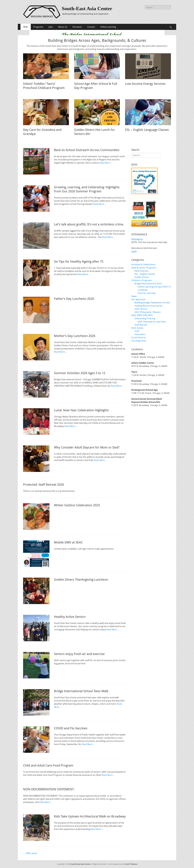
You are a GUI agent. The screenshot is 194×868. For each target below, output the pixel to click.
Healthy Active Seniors (70, 617)
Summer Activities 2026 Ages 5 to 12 (79, 373)
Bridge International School (148, 283)
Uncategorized (138, 340)
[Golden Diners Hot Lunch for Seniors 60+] (97, 112)
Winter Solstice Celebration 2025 (77, 505)
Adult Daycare (141, 270)
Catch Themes (131, 864)
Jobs (51, 26)
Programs (38, 26)
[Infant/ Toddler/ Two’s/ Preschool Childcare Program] (46, 66)
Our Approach (138, 299)
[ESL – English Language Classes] (148, 112)
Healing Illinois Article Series (148, 305)
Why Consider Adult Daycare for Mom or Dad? (86, 447)
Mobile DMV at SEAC (68, 542)
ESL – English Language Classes (147, 130)
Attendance (137, 239)
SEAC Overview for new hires (152, 321)
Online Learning (108, 26)
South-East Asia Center (87, 8)
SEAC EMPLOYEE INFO (142, 315)
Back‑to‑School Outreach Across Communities (86, 150)
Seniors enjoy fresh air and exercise (79, 654)
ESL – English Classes (144, 274)
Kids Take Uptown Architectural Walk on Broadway (90, 816)
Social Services (138, 337)
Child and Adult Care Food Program (48, 765)
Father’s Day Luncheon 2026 (74, 299)
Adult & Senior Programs (143, 267)
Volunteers (139, 334)
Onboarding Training (144, 318)
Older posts (30, 853)
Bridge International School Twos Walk (81, 691)
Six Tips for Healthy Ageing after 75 (78, 261)
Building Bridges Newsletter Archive (152, 302)
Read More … (105, 162)
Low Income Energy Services (145, 84)
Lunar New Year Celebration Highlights (81, 410)
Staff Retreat (140, 324)
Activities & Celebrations (143, 264)
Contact (91, 26)
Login (134, 251)
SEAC (25, 26)
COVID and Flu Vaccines (70, 728)
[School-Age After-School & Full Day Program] (97, 66)
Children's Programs (141, 280)
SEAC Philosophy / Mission (147, 312)
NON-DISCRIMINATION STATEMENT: (48, 789)
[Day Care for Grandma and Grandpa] (46, 112)
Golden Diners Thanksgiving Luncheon (81, 579)
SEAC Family (137, 328)
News (134, 296)
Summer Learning (146, 293)
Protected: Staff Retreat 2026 (43, 484)
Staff (136, 331)
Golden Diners (141, 277)
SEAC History (140, 308)
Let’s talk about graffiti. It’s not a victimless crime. (89, 224)
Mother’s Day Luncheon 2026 (74, 336)
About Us (62, 26)
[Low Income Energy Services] (148, 66)
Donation (77, 26)
